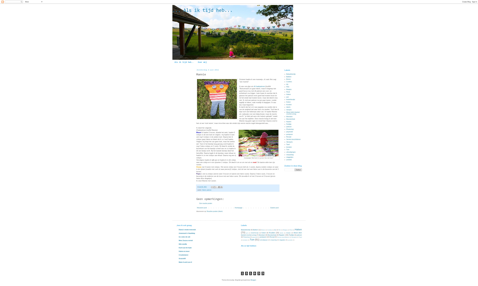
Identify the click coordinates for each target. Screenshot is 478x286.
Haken (204, 190)
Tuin (287, 149)
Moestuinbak (290, 119)
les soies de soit (184, 237)
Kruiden (289, 105)
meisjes (289, 110)
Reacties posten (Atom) (215, 211)
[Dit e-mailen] (212, 187)
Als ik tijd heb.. (184, 62)
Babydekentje (291, 74)
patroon (209, 190)
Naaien (288, 122)
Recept (288, 137)
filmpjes (289, 89)
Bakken (288, 77)
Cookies (289, 82)
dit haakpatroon (259, 86)
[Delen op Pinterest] (221, 187)
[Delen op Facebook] (219, 187)
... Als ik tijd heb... (202, 10)
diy (287, 84)
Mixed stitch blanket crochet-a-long (293, 113)
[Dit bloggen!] (214, 187)
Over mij (202, 62)
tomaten (289, 147)
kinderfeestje (290, 99)
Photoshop (290, 129)
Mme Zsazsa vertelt (186, 240)
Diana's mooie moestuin (187, 230)
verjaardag (290, 155)
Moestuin (289, 116)
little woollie (183, 244)
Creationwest (183, 255)
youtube (289, 160)
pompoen (289, 134)
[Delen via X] (217, 187)
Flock (288, 92)
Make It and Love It (185, 262)
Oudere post (274, 208)
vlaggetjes (289, 157)
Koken (288, 102)
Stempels (289, 142)
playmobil (289, 132)
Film (287, 87)
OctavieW (182, 258)
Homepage (238, 208)
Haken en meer (184, 251)
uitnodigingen (291, 152)
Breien (288, 79)
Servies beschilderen (293, 139)
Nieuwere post (202, 208)
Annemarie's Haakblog (187, 233)
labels (288, 107)
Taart (288, 144)
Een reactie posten (205, 203)
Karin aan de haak (185, 248)
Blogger (253, 280)
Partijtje (288, 124)
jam (287, 97)
